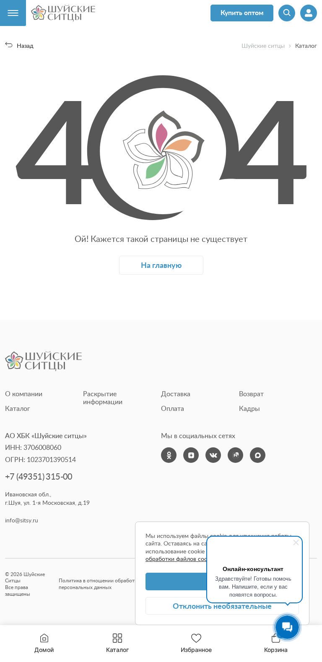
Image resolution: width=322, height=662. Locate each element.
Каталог (117, 649)
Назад (25, 45)
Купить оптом (242, 12)
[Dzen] (191, 455)
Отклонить (222, 605)
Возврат (251, 393)
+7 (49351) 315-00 (39, 476)
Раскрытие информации (102, 397)
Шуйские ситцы (263, 45)
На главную (161, 265)
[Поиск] (286, 13)
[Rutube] (235, 455)
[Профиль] (308, 13)
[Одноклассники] (169, 455)
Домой (44, 649)
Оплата (172, 408)
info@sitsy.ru (21, 520)
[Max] (257, 455)
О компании (23, 393)
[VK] (213, 455)
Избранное (196, 649)
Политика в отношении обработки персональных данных (99, 583)
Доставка (175, 393)
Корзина (276, 643)
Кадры (249, 408)
